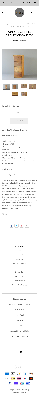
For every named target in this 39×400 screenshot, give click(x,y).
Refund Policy (19, 276)
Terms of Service (19, 280)
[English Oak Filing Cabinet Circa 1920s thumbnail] (6, 86)
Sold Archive (22, 24)
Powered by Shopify (19, 392)
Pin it (22, 226)
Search (19, 250)
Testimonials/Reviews (19, 285)
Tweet (16, 226)
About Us (19, 259)
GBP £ (18, 367)
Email (27, 226)
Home (5, 24)
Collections (12, 24)
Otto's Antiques (19, 41)
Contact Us (19, 255)
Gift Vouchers (19, 272)
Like (11, 226)
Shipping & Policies (19, 263)
